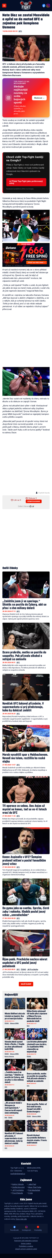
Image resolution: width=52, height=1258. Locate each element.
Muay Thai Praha (34, 1187)
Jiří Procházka (32, 969)
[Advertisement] (26, 339)
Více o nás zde (21, 1219)
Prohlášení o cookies (26, 1246)
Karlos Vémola (9, 1056)
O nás (30, 1193)
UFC (20, 31)
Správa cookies (26, 1243)
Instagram (26, 1230)
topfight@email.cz (17, 1174)
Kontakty (38, 1230)
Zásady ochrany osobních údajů (26, 1249)
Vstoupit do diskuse (33, 501)
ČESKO (23, 969)
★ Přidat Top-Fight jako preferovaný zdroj (26, 182)
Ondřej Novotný (18, 1187)
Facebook (14, 1230)
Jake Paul (32, 1184)
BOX (28, 1026)
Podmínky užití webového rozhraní (26, 1241)
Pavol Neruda (17, 1193)
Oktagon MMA (14, 1023)
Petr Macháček (34, 1190)
